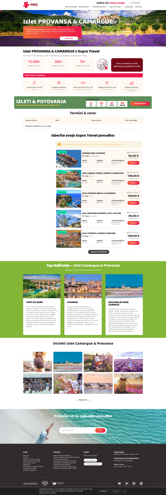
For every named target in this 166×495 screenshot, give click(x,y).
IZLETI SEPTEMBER (71, 7)
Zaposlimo (26, 464)
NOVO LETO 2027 (115, 7)
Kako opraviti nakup (90, 455)
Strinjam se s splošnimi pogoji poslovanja (83, 438)
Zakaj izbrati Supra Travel (31, 459)
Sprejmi (103, 491)
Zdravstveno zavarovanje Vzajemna (65, 461)
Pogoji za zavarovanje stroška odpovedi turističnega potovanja (66, 458)
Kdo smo (26, 455)
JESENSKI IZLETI (84, 7)
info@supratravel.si (93, 464)
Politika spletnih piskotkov (47, 493)
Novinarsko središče (30, 468)
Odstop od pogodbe (29, 470)
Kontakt (25, 457)
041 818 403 (136, 3)
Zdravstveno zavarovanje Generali (64, 463)
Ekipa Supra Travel (29, 463)
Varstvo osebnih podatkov (31, 461)
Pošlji (100, 430)
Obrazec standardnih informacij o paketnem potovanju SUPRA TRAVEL (65, 467)
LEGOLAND (138, 7)
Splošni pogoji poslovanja (61, 455)
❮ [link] (81, 131)
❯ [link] (84, 131)
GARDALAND (129, 7)
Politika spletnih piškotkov (62, 464)
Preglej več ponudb (99, 252)
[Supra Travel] (30, 5)
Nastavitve (115, 491)
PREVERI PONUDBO (140, 103)
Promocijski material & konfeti (33, 466)
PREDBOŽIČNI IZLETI (99, 7)
